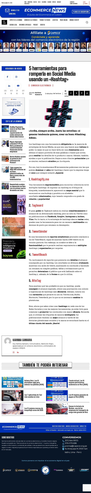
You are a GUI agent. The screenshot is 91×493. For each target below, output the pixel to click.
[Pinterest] (81, 93)
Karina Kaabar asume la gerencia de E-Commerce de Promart (18, 160)
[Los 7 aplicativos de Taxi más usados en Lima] (12, 395)
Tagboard (37, 205)
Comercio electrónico (41, 85)
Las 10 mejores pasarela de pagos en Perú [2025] (78, 396)
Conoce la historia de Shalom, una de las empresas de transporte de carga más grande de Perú (78, 409)
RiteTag (36, 281)
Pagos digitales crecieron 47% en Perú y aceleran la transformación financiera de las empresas (16, 147)
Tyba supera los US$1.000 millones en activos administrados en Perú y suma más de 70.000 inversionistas (17, 173)
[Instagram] (16, 77)
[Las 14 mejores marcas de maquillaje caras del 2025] (12, 409)
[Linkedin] (9, 86)
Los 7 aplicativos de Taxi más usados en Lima (33, 396)
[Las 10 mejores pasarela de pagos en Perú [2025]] (57, 395)
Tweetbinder (39, 231)
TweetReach (39, 254)
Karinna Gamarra (38, 93)
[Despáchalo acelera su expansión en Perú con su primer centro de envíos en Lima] (5, 186)
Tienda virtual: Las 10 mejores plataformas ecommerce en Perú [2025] (78, 382)
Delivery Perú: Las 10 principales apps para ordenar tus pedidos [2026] (34, 382)
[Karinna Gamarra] (29, 93)
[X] (76, 93)
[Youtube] (18, 86)
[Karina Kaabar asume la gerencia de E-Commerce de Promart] (5, 158)
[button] (87, 22)
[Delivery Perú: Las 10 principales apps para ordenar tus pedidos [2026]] (12, 382)
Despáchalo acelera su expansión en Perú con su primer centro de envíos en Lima (18, 187)
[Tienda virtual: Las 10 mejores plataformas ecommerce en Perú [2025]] (57, 382)
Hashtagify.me (40, 179)
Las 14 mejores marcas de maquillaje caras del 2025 (33, 409)
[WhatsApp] (87, 93)
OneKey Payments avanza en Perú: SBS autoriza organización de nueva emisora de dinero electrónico (17, 132)
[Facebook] (7, 77)
